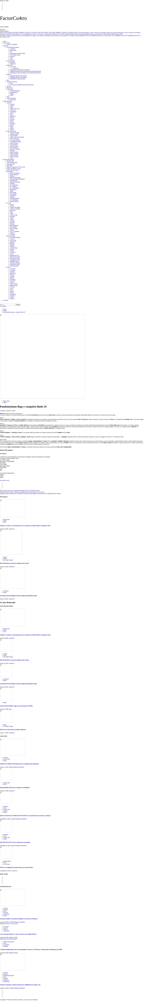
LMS (18, 75)
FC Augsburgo (14, 185)
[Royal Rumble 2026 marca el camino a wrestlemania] (6, 780)
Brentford (12, 242)
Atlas (11, 107)
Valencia (12, 233)
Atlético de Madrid (15, 209)
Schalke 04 (13, 195)
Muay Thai (9, 87)
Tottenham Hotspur (15, 263)
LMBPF (25, 71)
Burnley (12, 243)
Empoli (12, 278)
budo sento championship (14, 490)
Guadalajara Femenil (15, 141)
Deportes (5, 46)
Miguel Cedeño (13, 937)
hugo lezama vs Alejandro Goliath (31, 490)
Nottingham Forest (15, 260)
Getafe (12, 218)
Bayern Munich (14, 174)
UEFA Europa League (12, 170)
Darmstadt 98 (13, 180)
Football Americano (12, 81)
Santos (12, 125)
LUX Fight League (15, 55)
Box (8, 80)
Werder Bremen (14, 201)
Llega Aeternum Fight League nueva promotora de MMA (16, 706)
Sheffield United (14, 261)
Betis (11, 212)
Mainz (11, 191)
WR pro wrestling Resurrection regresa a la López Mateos (16, 867)
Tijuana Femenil (14, 153)
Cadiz (11, 213)
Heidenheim (13, 189)
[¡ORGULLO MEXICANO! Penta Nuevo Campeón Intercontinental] (12, 754)
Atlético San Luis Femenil (17, 137)
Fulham (12, 251)
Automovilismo (11, 61)
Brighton (12, 245)
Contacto (5, 300)
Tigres (11, 126)
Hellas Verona (13, 284)
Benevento (13, 273)
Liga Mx (9, 102)
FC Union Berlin (14, 188)
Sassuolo (12, 295)
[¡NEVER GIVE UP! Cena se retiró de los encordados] (6, 831)
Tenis (8, 96)
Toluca (12, 129)
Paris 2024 (13, 99)
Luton (11, 254)
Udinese (12, 298)
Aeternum (12, 49)
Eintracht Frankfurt (15, 182)
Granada (12, 221)
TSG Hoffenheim (14, 198)
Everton (12, 249)
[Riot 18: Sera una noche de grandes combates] (6, 722)
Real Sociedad (14, 228)
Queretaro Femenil (15, 149)
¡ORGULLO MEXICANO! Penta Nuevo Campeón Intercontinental (19, 764)
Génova (12, 282)
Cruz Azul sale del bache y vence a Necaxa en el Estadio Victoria (18, 934)
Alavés (12, 204)
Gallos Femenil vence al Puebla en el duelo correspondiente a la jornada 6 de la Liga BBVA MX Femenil (30, 493)
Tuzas (11, 158)
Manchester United (15, 257)
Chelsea (12, 246)
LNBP (25, 72)
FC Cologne (13, 186)
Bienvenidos (6, 43)
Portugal (5, 946)
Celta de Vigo (13, 215)
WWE (11, 95)
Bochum (12, 176)
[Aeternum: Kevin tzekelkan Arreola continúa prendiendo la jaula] (12, 588)
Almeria (12, 206)
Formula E (13, 64)
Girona (12, 219)
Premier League (11, 236)
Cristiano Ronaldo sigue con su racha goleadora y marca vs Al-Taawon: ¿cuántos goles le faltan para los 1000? (93, 34)
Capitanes (15, 68)
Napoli (12, 292)
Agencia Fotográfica (12, 44)
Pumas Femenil (14, 147)
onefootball (6, 914)
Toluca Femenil (14, 156)
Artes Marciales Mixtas (13, 47)
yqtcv (10, 709)
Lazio (11, 288)
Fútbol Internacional (8, 159)
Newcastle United (14, 258)
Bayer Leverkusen (15, 173)
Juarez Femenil (14, 143)
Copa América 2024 (12, 162)
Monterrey (13, 116)
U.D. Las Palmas (14, 231)
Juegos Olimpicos (11, 98)
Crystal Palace (14, 248)
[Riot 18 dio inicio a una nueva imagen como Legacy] (11, 554)
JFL (11, 52)
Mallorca (12, 222)
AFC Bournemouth (15, 237)
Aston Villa (13, 240)
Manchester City (14, 255)
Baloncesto (9, 65)
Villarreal (12, 234)
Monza (12, 291)
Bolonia (12, 275)
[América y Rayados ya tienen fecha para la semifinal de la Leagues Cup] (12, 969)
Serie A (9, 267)
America (12, 104)
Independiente (13, 92)
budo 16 (5, 490)
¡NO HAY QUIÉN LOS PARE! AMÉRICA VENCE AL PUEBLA (56, 32)
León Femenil (13, 144)
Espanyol (12, 216)
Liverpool (12, 252)
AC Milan (12, 269)
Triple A (12, 93)
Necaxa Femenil (14, 138)
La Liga (9, 203)
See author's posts (4, 480)
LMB (18, 77)
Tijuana (12, 128)
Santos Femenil (14, 152)
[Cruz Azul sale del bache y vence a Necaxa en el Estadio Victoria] (9, 923)
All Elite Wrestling (15, 90)
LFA (22, 84)
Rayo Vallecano (14, 225)
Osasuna (12, 224)
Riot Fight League (8, 560)
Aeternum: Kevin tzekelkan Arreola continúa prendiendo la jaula (18, 595)
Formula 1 (12, 62)
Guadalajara (13, 111)
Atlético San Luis (14, 108)
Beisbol (9, 74)
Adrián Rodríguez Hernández (16, 767)
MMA (5, 402)
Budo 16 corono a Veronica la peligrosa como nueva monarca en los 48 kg (22, 492)
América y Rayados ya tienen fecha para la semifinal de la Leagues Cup (58, 35)
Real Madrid (13, 227)
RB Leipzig (13, 192)
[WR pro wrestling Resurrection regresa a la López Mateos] (6, 858)
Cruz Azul (12, 110)
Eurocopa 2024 (11, 164)
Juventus (12, 286)
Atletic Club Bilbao (15, 207)
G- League (13, 67)
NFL (11, 83)
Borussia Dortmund (15, 177)
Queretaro (12, 123)
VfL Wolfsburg (14, 200)
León (11, 114)
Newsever (27, 999)
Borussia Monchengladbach (17, 179)
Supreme (12, 56)
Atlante (12, 105)
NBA (20, 70)
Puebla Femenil (14, 146)
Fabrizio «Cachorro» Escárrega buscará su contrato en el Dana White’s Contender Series (25, 525)
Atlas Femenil (13, 135)
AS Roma (12, 270)
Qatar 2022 (10, 165)
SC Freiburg (13, 194)
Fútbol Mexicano (7, 101)
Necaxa (12, 117)
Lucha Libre (10, 89)
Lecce (11, 289)
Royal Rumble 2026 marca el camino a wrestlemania (15, 787)
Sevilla (12, 230)
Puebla (12, 120)
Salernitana (13, 294)
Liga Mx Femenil (11, 131)
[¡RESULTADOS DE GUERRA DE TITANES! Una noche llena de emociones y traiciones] (6, 803)
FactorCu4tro (13, 18)
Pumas (12, 122)
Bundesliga (10, 171)
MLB (17, 78)
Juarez (11, 113)
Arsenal (12, 239)
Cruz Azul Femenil (15, 140)
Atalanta (12, 272)
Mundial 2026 (10, 161)
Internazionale (13, 285)
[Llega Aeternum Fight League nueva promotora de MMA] (6, 699)
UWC (11, 59)
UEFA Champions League (14, 168)
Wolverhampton (14, 266)
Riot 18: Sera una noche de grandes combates (13, 729)
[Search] (0, 303)
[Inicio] (0, 38)
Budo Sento (13, 50)
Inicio (4, 41)
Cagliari (12, 276)
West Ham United (14, 264)
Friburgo (12, 183)
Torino (12, 297)
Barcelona (12, 210)
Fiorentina (12, 279)
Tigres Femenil (14, 155)
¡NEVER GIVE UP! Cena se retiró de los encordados (15, 842)
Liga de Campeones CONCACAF (16, 167)
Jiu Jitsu (9, 86)
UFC (11, 58)
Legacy (17, 53)
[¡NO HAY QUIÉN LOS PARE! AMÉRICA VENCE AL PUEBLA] (12, 905)
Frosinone (12, 281)
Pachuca (12, 119)
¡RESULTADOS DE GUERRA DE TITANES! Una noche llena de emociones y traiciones (25, 815)
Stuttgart (12, 197)
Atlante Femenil (14, 134)
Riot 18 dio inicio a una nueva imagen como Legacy (14, 563)
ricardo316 (3, 410)
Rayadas (12, 150)
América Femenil (14, 132)
